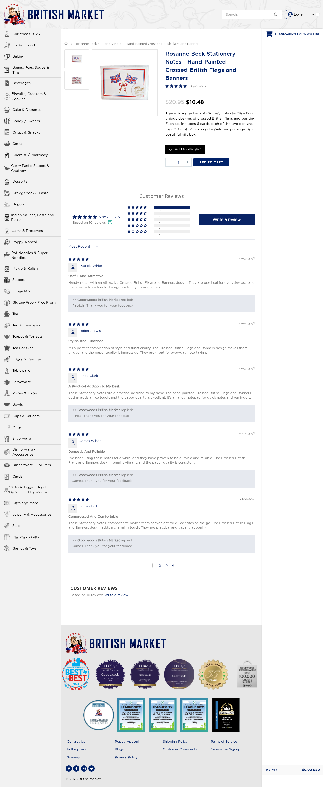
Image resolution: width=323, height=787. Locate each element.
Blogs (119, 749)
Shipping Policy (175, 741)
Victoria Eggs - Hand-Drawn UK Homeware (28, 489)
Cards (17, 476)
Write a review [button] (227, 219)
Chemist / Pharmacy (30, 155)
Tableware (21, 370)
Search (276, 14)
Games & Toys (24, 548)
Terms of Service (224, 741)
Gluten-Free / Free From (34, 302)
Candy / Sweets (26, 121)
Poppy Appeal (24, 242)
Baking (18, 56)
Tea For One (23, 348)
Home (66, 43)
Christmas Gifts (25, 537)
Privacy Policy (126, 757)
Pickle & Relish (25, 268)
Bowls (17, 404)
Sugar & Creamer (27, 359)
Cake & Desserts (26, 110)
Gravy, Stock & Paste (30, 193)
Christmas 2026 (26, 34)
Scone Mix (21, 291)
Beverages (21, 83)
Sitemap (73, 757)
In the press (76, 749)
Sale (16, 526)
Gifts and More (25, 503)
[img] (78, 259)
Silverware (21, 438)
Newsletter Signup (225, 749)
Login (298, 14)
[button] (176, 86)
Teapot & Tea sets (27, 336)
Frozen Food (23, 45)
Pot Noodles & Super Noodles (29, 255)
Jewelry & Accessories (31, 514)
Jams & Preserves (27, 231)
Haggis (18, 204)
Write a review (116, 595)
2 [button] (160, 565)
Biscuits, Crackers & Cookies (29, 96)
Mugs (17, 427)
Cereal (17, 144)
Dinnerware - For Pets (31, 465)
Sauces (18, 280)
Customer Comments (180, 749)
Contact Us (76, 741)
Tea (15, 314)
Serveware (21, 382)
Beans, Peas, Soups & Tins (30, 69)
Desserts (20, 181)
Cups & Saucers (26, 416)
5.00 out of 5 (109, 217)
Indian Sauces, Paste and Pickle (32, 217)
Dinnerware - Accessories (23, 451)
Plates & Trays (24, 393)
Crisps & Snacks (26, 132)
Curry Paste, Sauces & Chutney (30, 168)
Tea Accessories (26, 325)
